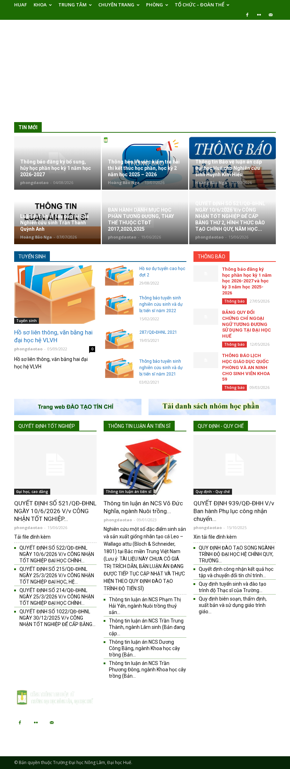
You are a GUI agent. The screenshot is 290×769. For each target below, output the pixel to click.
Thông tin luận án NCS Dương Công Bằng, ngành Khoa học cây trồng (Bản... (144, 648)
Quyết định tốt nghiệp (46, 426)
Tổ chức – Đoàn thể (199, 4)
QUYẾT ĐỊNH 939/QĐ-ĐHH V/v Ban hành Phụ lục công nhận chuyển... (233, 511)
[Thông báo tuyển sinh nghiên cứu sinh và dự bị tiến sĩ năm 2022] (119, 305)
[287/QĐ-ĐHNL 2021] (119, 339)
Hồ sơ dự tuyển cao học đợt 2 (162, 271)
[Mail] (270, 15)
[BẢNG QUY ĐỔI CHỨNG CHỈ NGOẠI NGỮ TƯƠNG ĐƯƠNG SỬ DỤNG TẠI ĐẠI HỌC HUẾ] (205, 317)
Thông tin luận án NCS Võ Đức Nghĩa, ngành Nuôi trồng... (143, 507)
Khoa (40, 4)
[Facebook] (247, 15)
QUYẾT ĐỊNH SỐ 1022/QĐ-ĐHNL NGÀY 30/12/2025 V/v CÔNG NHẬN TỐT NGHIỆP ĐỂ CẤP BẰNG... (57, 618)
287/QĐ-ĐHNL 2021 (158, 332)
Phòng (154, 4)
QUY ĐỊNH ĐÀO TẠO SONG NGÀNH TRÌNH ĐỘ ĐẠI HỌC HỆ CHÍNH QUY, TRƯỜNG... (236, 554)
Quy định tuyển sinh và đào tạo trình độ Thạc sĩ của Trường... (232, 587)
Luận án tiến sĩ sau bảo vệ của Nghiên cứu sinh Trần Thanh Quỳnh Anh (54, 222)
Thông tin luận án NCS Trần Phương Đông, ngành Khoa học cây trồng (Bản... (147, 669)
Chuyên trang (116, 4)
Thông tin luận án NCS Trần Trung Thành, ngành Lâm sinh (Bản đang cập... (147, 627)
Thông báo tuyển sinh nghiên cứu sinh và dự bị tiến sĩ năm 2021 (160, 368)
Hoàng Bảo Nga (124, 182)
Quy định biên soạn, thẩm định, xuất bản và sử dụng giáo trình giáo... (233, 605)
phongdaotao (34, 182)
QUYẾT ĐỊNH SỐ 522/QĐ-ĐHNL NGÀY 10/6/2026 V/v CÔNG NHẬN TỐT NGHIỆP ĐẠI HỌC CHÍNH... (56, 554)
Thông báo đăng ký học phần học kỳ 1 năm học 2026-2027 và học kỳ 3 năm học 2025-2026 (247, 281)
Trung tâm (72, 4)
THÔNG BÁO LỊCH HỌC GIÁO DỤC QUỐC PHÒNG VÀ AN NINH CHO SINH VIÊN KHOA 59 (246, 367)
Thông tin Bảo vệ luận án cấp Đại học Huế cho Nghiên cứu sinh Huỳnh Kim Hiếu (228, 168)
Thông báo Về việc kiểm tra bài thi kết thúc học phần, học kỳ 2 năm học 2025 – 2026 (144, 168)
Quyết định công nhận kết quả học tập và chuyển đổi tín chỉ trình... (236, 572)
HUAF (20, 4)
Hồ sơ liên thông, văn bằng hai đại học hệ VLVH (53, 336)
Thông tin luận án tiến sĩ (139, 426)
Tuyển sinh (32, 256)
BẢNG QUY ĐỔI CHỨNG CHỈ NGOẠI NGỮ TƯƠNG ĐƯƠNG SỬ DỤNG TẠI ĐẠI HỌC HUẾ (246, 324)
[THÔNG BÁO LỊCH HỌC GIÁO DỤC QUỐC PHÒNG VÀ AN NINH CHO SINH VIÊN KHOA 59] (205, 360)
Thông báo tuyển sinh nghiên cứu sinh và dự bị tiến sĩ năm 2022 (160, 304)
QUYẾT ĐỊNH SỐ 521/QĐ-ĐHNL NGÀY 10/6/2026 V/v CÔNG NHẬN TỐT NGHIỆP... (55, 511)
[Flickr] (259, 15)
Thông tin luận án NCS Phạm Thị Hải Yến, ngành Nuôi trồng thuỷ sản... (145, 606)
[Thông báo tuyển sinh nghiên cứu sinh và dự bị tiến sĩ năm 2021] (119, 368)
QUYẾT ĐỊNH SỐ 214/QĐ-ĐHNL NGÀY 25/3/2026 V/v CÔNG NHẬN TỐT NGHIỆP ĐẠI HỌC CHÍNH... (56, 596)
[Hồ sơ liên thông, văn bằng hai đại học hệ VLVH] (54, 294)
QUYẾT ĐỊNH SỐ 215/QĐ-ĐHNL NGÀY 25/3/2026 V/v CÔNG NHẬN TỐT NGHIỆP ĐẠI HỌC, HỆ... (56, 575)
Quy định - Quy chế (221, 426)
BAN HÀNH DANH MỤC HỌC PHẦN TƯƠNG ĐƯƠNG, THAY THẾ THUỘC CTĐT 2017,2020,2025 (141, 219)
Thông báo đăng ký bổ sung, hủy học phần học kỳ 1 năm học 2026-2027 (55, 168)
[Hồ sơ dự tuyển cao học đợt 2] (119, 275)
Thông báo (211, 256)
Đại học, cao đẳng (32, 491)
